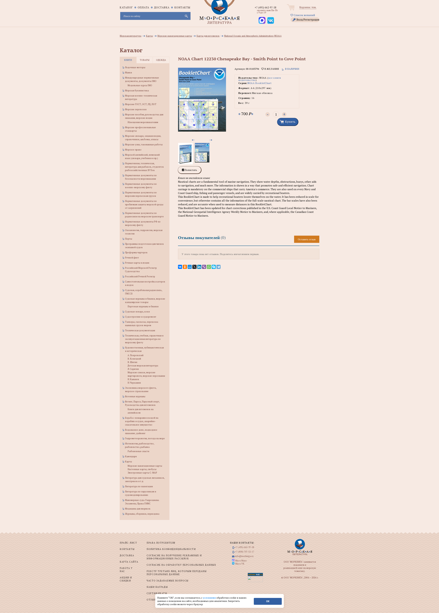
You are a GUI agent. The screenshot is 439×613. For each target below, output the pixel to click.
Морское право (133, 149)
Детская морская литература (143, 365)
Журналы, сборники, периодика (142, 513)
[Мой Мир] (190, 267)
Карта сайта (129, 561)
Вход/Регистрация (307, 19)
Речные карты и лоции (137, 262)
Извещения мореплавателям (143, 122)
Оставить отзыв (307, 239)
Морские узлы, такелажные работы (144, 144)
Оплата (143, 7)
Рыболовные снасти (138, 451)
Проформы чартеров (136, 252)
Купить (290, 121)
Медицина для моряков (137, 508)
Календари (131, 456)
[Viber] (204, 267)
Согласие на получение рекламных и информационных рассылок (174, 557)
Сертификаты (157, 593)
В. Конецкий (134, 358)
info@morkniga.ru (244, 556)
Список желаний (304, 15)
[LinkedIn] (199, 267)
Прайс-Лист (128, 542)
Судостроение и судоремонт (140, 316)
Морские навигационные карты (145, 465)
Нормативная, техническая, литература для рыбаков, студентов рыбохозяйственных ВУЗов (144, 167)
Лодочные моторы (135, 67)
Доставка (162, 7)
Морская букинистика (137, 90)
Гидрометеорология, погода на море (145, 438)
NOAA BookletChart (259, 83)
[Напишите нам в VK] (270, 20)
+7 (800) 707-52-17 (244, 551)
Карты (128, 461)
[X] (194, 267)
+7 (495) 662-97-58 (265, 7)
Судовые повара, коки (137, 311)
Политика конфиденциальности (171, 549)
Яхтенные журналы (135, 396)
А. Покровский (135, 355)
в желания (271, 69)
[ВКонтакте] (180, 267)
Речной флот (132, 257)
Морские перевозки (135, 109)
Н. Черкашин (134, 382)
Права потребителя (161, 542)
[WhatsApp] (209, 267)
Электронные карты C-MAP (142, 472)
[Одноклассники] (185, 267)
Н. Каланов (133, 379)
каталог (126, 7)
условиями (209, 597)
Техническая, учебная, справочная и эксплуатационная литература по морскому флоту (144, 339)
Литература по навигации (139, 486)
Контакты (182, 7)
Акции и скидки (126, 579)
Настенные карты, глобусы (142, 469)
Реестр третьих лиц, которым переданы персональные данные (176, 573)
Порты (128, 238)
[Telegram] (218, 267)
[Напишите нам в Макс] (262, 20)
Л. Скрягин (133, 369)
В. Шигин (132, 362)
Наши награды (157, 586)
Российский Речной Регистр (140, 276)
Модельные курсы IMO (140, 85)
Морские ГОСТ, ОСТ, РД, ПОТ (140, 104)
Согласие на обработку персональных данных (181, 564)
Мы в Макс (241, 560)
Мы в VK (239, 563)
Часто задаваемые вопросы (167, 580)
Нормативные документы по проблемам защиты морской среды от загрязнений (144, 204)
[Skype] (214, 267)
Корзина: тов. (307, 7)
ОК (267, 601)
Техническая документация (140, 330)
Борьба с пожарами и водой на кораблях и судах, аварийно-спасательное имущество (141, 421)
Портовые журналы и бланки (143, 306)
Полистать (190, 170)
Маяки (128, 72)
